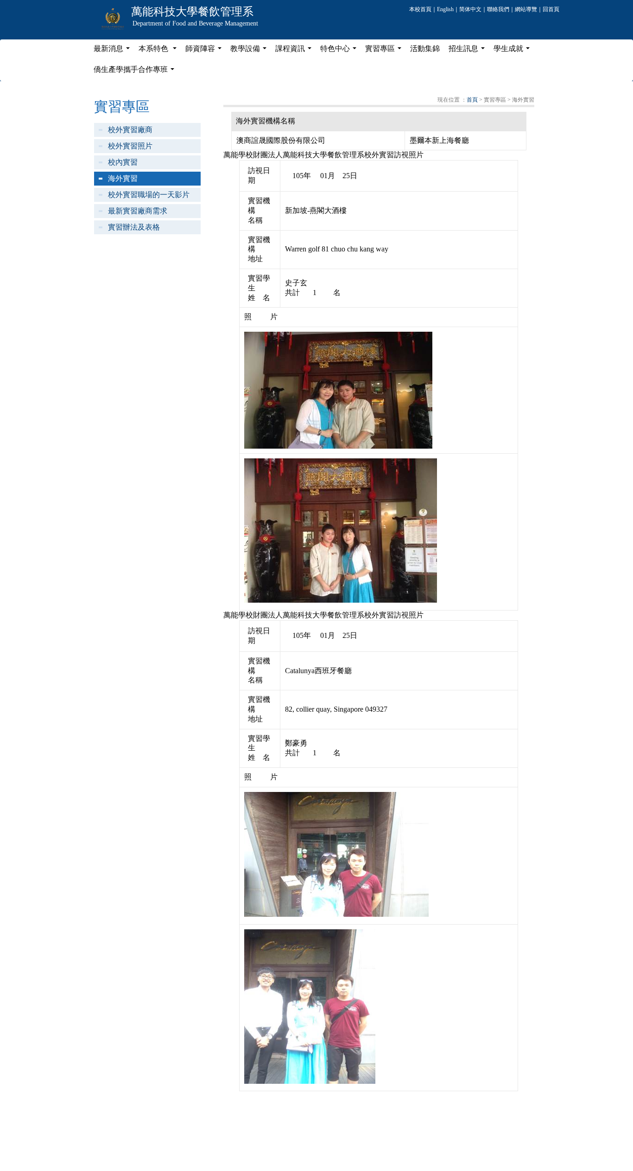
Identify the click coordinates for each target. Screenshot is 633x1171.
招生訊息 (468, 51)
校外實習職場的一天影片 (149, 195)
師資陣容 (205, 51)
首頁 (472, 100)
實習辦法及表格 (134, 227)
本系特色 (159, 51)
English (445, 9)
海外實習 (123, 178)
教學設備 (250, 51)
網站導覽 (526, 9)
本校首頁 (420, 9)
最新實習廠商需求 (137, 211)
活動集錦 (425, 48)
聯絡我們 (498, 9)
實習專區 (385, 51)
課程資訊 (295, 51)
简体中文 (470, 9)
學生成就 (513, 51)
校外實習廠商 (130, 130)
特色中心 (340, 51)
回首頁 (551, 9)
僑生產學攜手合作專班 (136, 71)
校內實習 (123, 162)
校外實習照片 (130, 146)
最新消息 (113, 51)
